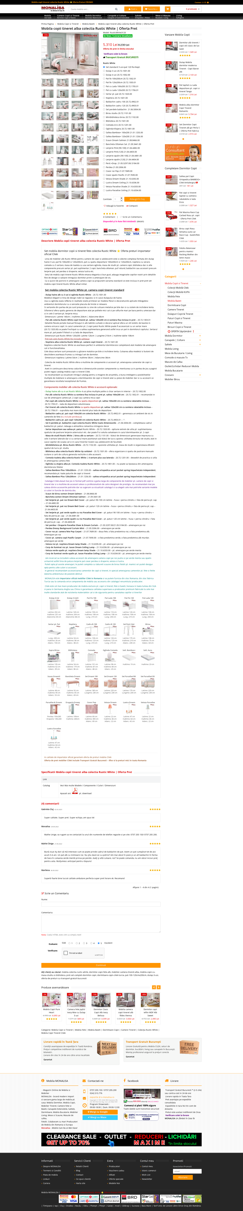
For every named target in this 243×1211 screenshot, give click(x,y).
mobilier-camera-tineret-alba (125, 972)
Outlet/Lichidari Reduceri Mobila (182, 366)
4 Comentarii (109, 217)
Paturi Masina (175, 322)
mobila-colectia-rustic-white (75, 972)
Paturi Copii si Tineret (179, 318)
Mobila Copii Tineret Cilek (53, 1033)
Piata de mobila (50, 1174)
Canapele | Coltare (175, 340)
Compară (133, 205)
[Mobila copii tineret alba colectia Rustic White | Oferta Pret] (70, 53)
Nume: (44, 899)
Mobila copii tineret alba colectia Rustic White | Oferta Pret (126, 24)
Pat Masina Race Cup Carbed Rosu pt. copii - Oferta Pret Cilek (189, 215)
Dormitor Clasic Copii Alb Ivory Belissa (101, 1012)
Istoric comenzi (149, 1170)
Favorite (152, 9)
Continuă (101, 965)
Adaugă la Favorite (115, 205)
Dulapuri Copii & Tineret (180, 313)
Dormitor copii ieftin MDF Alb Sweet (150, 1012)
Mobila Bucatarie (174, 370)
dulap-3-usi (152, 975)
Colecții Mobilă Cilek (178, 287)
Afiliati (112, 1174)
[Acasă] (53, 10)
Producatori (114, 1166)
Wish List (146, 1174)
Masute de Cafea (173, 361)
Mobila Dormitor (174, 335)
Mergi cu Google (98, 1111)
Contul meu (147, 1166)
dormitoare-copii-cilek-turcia (110, 975)
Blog (78, 1170)
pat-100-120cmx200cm (135, 975)
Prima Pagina (47, 24)
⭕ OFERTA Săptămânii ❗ (181, 331)
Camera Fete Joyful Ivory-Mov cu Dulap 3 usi (76, 1012)
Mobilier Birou (172, 379)
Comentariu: (47, 912)
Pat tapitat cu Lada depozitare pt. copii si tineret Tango (189, 88)
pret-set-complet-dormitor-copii (81, 975)
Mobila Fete (80, 1030)
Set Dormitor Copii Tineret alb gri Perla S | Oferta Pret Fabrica (189, 127)
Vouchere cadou (116, 1170)
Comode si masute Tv (176, 357)
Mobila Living (172, 348)
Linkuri (46, 1179)
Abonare (182, 1177)
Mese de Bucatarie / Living (178, 353)
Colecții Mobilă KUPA (179, 292)
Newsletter (147, 1179)
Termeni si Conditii (52, 1170)
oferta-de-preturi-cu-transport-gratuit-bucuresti (64, 978)
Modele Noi (114, 1183)
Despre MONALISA (52, 1166)
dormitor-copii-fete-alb (100, 972)
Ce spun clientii (83, 1179)
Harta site (80, 1183)
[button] (121, 198)
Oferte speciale (116, 1179)
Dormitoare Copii (111, 1030)
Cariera (46, 1183)
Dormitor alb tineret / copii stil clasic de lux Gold (189, 45)
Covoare (169, 375)
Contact (79, 1174)
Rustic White (109, 63)
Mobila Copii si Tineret (68, 24)
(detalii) (140, 221)
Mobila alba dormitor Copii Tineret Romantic (189, 107)
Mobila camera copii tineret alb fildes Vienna (125, 1012)
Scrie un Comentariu (132, 217)
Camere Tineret (128, 1030)
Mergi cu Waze (98, 1117)
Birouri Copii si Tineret (179, 327)
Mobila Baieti (88, 24)
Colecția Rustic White (148, 1030)
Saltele (168, 344)
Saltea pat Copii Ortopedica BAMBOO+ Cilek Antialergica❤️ (189, 179)
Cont (133, 9)
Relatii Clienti (82, 1166)
